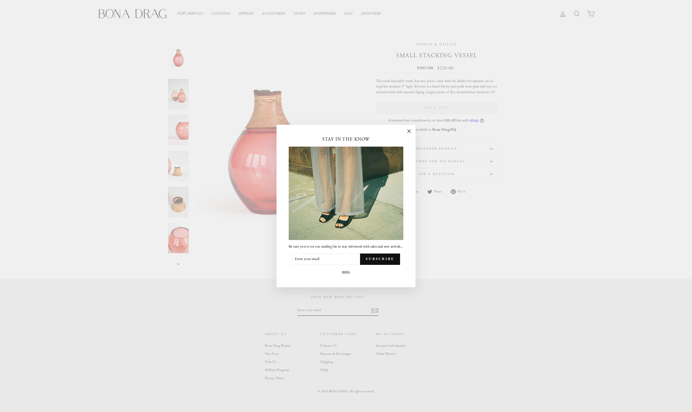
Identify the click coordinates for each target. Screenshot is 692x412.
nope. (346, 271)
